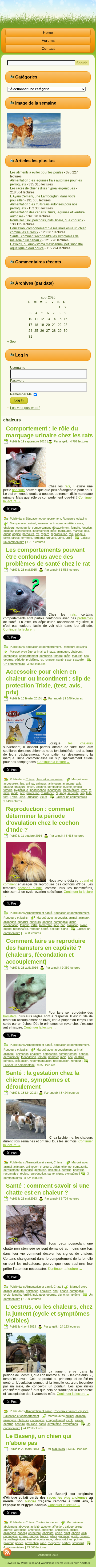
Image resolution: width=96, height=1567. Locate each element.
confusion (45, 655)
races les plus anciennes (67, 1497)
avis (78, 783)
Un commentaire (14, 663)
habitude (18, 490)
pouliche (31, 1423)
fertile (34, 925)
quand (7, 928)
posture (20, 1423)
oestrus (8, 659)
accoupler (60, 917)
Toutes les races (47, 1522)
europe (34, 1536)
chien (30, 786)
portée (19, 1543)
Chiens (30, 779)
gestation (40, 1169)
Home (48, 32)
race (43, 1543)
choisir (75, 1533)
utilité (69, 537)
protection (32, 793)
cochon (47, 921)
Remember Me (21, 394)
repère (45, 534)
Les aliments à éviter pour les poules (36, 172)
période (20, 659)
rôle (71, 534)
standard (78, 1543)
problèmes (85, 618)
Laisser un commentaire (71, 796)
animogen (56, 523)
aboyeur (23, 1526)
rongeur (80, 534)
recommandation (40, 1060)
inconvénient (41, 530)
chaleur (8, 786)
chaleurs (9, 527)
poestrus (79, 1169)
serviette (73, 793)
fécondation (10, 925)
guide (74, 1536)
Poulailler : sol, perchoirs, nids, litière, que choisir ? (46, 220)
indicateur (54, 1169)
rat (37, 534)
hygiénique (21, 789)
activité (34, 1526)
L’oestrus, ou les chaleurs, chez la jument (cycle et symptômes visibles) (49, 1313)
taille (89, 793)
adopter (46, 1526)
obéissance (44, 1539)
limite (84, 789)
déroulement (11, 1057)
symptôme (71, 1173)
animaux (43, 523)
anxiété (69, 523)
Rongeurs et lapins (75, 518)
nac (86, 530)
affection (57, 1526)
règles (24, 1173)
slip (82, 793)
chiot (67, 1533)
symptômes (70, 1423)
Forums (48, 40)
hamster (53, 1057)
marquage (64, 530)
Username (17, 368)
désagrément (60, 527)
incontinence (38, 789)
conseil (83, 1053)
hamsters (10, 1016)
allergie (8, 1529)
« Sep (11, 341)
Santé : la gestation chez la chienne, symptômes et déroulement (42, 1079)
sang (62, 793)
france (44, 1536)
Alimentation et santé (38, 912)
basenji (22, 1533)
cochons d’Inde (30, 888)
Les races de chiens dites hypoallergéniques (42, 188)
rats (67, 486)
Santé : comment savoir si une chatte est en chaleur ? (47, 1189)
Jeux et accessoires (49, 779)
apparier (23, 921)
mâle (53, 530)
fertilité (27, 1294)
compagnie (23, 527)
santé (59, 659)
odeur (7, 534)
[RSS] (7, 1552)
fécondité (27, 1169)
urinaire (51, 537)
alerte (78, 1526)
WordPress (27, 1562)
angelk (63, 441)
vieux (43, 796)
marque (78, 530)
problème (32, 659)
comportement (41, 527)
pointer (78, 1539)
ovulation (72, 925)
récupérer (54, 1543)
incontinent (54, 789)
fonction (87, 527)
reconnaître (20, 928)
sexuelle (78, 659)
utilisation (32, 796)
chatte (64, 1290)
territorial (39, 537)
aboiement (10, 1526)
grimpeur (64, 1536)
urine (61, 537)
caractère (34, 1533)
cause (79, 523)
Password (17, 381)
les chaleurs (80, 743)
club (84, 1533)
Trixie (13, 796)
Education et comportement (43, 518)
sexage (54, 928)
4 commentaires (13, 1547)
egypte (23, 1536)
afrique (69, 1526)
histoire (30, 1501)
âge (30, 651)
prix (22, 793)
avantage (68, 783)
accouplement (63, 1049)
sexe (6, 537)
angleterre (61, 1529)
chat (55, 1290)
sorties (66, 1543)
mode (14, 793)
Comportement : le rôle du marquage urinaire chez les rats (49, 432)
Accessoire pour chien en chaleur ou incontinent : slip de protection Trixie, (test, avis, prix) (48, 682)
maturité (77, 655)
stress (15, 537)
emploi (77, 786)
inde (56, 925)
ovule (83, 925)
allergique (20, 1529)
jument (79, 1420)
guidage (8, 530)
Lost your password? (25, 408)
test (5, 796)
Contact (48, 48)
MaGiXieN (58, 1448)
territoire (26, 537)
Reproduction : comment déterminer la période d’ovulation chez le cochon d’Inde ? (42, 819)
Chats (57, 1286)
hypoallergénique (14, 1539)
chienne (41, 786)
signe (64, 928)
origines (67, 1539)
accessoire (10, 783)
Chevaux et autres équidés (71, 1411)
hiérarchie (45, 925)
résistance (47, 793)
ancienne (47, 1529)
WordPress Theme (52, 1562)
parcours (28, 534)
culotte (67, 786)
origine (16, 534)
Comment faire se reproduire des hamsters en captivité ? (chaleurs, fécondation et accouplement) (45, 951)
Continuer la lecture (19, 629)
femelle (75, 527)
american (34, 1529)
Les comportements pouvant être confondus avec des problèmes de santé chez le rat (48, 556)
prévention (32, 1543)
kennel (31, 1539)
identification (23, 530)
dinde (72, 921)
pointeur (8, 1543)
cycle (6, 1294)
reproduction (59, 534)
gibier (53, 1536)
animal (32, 523)
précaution (21, 1060)
